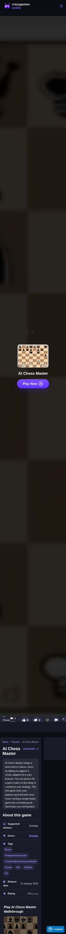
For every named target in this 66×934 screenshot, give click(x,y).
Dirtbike (28, 867)
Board (8, 849)
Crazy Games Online (17, 6)
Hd (6, 873)
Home (5, 742)
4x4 (18, 867)
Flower (8, 867)
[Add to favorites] (47, 720)
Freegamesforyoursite (16, 855)
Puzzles (15, 742)
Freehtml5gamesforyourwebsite (20, 861)
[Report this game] (56, 720)
